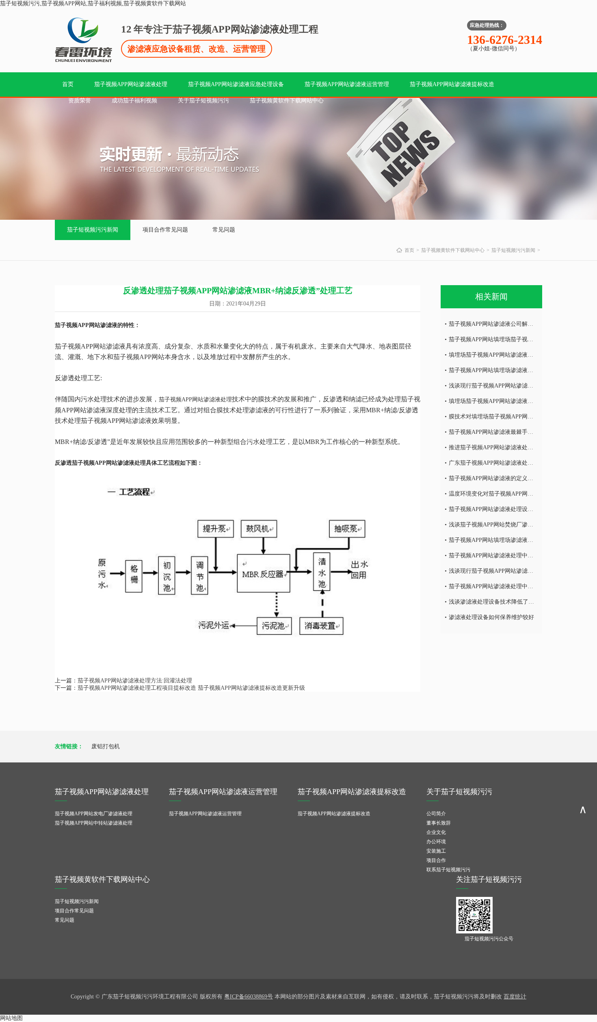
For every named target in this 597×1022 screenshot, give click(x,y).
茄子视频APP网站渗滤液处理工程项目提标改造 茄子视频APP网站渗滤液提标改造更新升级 (191, 688)
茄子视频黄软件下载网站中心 (287, 100)
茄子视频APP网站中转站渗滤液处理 (93, 823)
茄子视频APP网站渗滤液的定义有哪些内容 (502, 478)
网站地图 (11, 1018)
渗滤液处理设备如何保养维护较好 (491, 617)
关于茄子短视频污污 (203, 100)
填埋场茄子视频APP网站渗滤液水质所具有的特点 (511, 355)
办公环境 (436, 841)
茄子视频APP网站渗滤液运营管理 (347, 84)
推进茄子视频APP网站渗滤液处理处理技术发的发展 (514, 447)
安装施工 (436, 851)
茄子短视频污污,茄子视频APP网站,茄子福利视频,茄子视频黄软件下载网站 (93, 3)
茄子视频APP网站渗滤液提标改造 (452, 84)
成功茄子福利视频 (134, 100)
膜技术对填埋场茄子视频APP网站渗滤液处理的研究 (514, 417)
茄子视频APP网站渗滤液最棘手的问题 (497, 432)
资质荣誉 (79, 100)
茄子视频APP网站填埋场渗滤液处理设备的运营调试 (514, 370)
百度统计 (515, 997)
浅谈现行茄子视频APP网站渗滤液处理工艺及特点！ (514, 386)
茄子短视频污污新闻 (92, 230)
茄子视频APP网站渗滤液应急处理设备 (236, 84)
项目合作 (436, 860)
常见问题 (223, 230)
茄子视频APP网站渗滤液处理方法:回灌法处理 (135, 681)
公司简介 (436, 813)
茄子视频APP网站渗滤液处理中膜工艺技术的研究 (511, 555)
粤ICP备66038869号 (248, 997)
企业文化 (436, 832)
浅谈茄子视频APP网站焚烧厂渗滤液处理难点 (505, 525)
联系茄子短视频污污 (448, 870)
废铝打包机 (105, 746)
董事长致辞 (438, 823)
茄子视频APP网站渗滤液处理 (130, 84)
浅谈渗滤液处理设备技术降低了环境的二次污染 (508, 602)
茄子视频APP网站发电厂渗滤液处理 (93, 813)
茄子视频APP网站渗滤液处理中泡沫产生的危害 (508, 586)
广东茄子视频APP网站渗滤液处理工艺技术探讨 (508, 463)
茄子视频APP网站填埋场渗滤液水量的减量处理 (508, 540)
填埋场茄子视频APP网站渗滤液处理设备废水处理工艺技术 (522, 401)
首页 (68, 84)
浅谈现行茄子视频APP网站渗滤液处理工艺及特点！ (514, 571)
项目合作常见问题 (165, 230)
